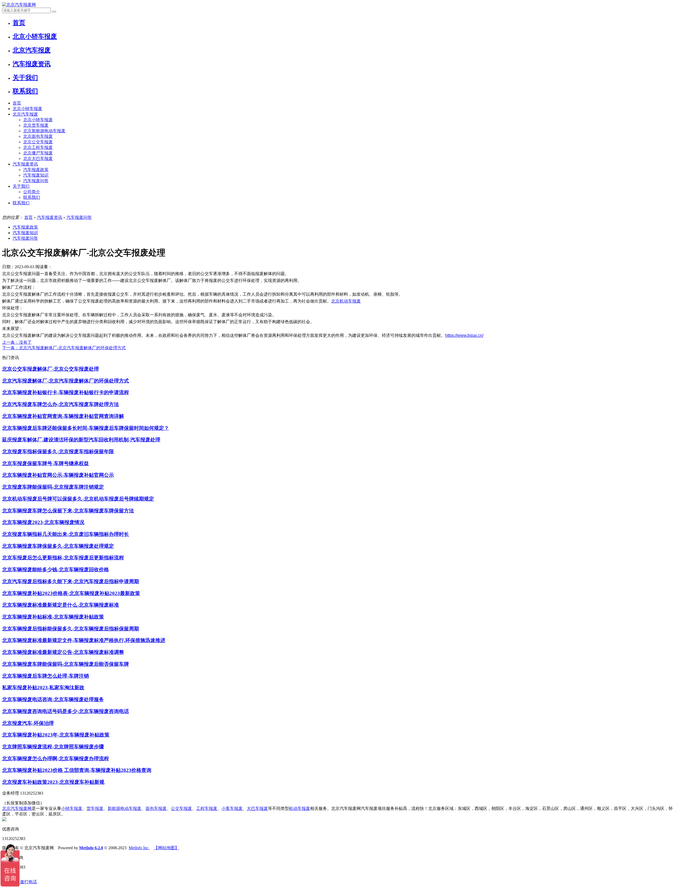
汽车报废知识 (36, 175)
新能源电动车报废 (124, 808)
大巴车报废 (257, 808)
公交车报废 (181, 808)
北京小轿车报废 (27, 108)
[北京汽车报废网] (19, 4)
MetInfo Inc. (139, 848)
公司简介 (31, 192)
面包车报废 (156, 808)
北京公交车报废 (38, 142)
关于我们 (21, 186)
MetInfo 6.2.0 (91, 848)
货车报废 (94, 808)
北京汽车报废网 (17, 808)
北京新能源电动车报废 (44, 131)
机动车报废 (299, 808)
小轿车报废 (71, 808)
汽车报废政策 (36, 169)
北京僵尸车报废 (38, 153)
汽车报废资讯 (25, 164)
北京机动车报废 (346, 301)
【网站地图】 (166, 848)
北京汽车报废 (25, 114)
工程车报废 (206, 808)
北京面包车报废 (38, 136)
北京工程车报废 (38, 147)
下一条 (64, 348)
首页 (17, 103)
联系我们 (31, 197)
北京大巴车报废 (38, 158)
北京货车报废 (36, 125)
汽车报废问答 (36, 180)
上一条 (17, 342)
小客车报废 (232, 808)
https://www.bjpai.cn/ (464, 335)
